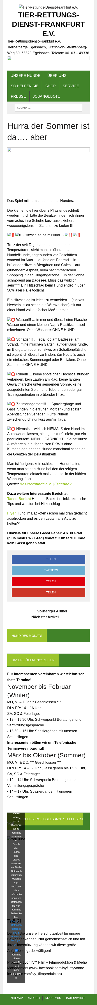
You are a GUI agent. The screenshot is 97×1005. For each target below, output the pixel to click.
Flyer (11, 513)
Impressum (53, 998)
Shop (50, 86)
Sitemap (17, 998)
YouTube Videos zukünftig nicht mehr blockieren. (16, 966)
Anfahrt (34, 998)
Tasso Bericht (19, 499)
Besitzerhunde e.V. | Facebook (46, 484)
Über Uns (57, 76)
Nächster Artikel (45, 617)
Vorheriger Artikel (52, 611)
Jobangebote (46, 96)
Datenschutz (76, 998)
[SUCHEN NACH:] (48, 107)
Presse (18, 96)
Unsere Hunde (25, 76)
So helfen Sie (24, 86)
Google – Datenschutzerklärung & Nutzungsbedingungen (16, 932)
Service (71, 86)
